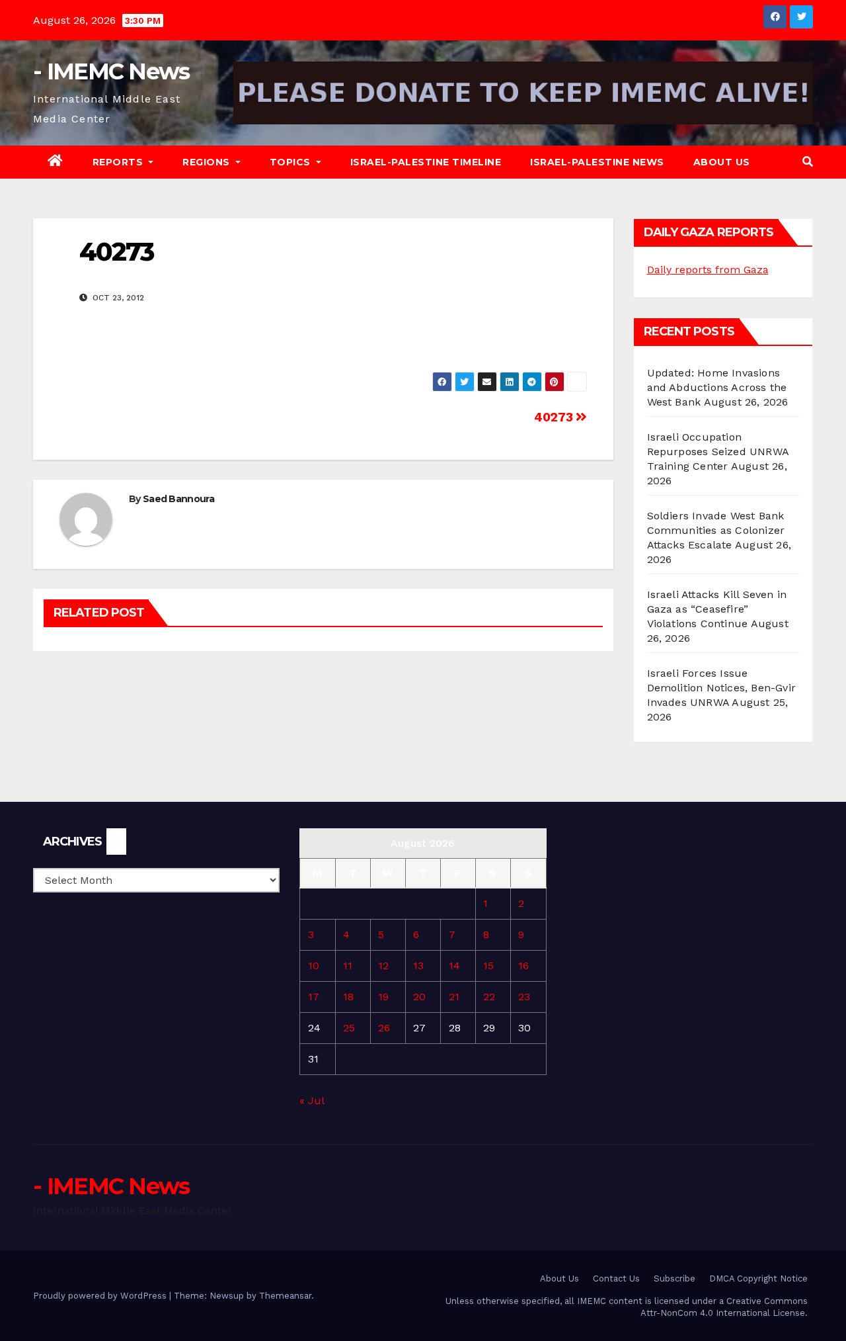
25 (349, 1027)
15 (488, 965)
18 (348, 996)
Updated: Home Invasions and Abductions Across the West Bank (717, 387)
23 (524, 996)
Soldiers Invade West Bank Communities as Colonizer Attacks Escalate (716, 530)
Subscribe (674, 1278)
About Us (721, 162)
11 (347, 965)
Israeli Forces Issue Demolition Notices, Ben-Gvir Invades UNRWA (721, 688)
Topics (292, 162)
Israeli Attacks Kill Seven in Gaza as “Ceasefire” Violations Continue (717, 609)
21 (454, 996)
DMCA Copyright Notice (758, 1278)
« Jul (311, 1100)
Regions (207, 162)
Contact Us (616, 1278)
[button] (807, 161)
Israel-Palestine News (597, 162)
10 (313, 965)
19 (383, 996)
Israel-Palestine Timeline (426, 162)
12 (383, 965)
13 (418, 965)
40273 (555, 417)
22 (489, 996)
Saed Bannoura (178, 499)
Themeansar (285, 1296)
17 (313, 996)
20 (419, 996)
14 (454, 965)
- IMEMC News (111, 71)
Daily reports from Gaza (708, 269)
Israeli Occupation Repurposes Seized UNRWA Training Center (718, 451)
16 (523, 965)
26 (384, 1027)
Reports (119, 162)
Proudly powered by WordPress (101, 1296)
